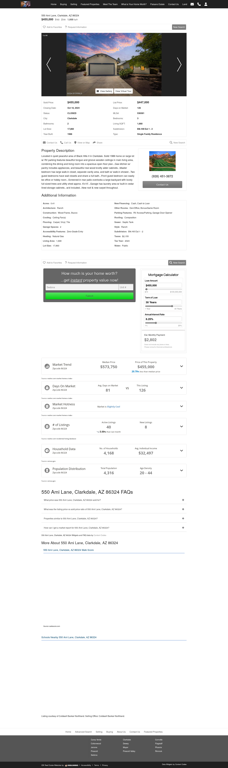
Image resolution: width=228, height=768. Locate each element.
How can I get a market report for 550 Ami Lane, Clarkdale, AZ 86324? (76, 527)
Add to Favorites (54, 27)
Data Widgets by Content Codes (174, 764)
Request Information (77, 27)
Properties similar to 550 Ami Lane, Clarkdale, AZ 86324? (71, 518)
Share (99, 142)
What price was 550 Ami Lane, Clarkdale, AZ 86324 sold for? (72, 499)
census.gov (51, 461)
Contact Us (52, 142)
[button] (48, 64)
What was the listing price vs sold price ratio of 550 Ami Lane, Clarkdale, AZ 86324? (83, 509)
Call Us (67, 142)
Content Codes (100, 535)
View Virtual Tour (123, 91)
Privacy (105, 765)
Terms (96, 765)
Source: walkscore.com (51, 626)
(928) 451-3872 (162, 176)
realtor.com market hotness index (59, 378)
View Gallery (106, 91)
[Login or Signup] (205, 3)
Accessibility (86, 765)
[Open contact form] (192, 3)
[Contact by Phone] (199, 3)
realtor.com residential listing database (61, 439)
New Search (179, 27)
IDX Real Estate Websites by (52, 765)
